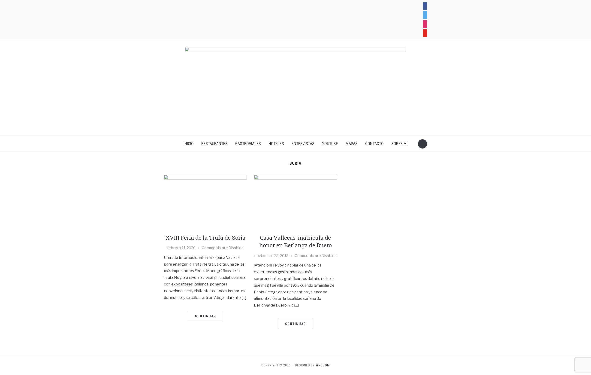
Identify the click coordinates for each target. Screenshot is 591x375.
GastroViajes (248, 143)
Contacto (374, 143)
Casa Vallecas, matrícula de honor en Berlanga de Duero (295, 241)
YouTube (330, 143)
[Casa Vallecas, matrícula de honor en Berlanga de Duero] (295, 202)
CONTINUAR (205, 316)
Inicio (189, 143)
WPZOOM (323, 365)
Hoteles (276, 143)
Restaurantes (214, 143)
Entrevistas (303, 143)
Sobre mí (399, 143)
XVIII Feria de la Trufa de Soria (205, 237)
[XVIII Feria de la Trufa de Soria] (205, 202)
